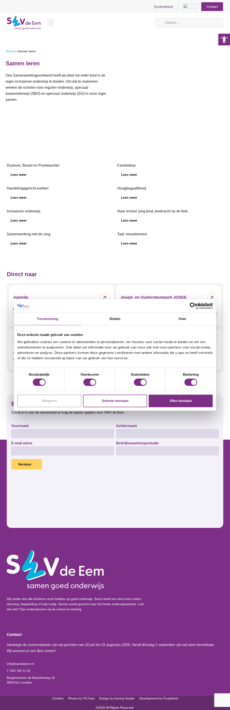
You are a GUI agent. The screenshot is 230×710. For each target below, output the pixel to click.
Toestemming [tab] (47, 319)
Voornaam (20, 426)
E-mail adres (21, 443)
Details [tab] (115, 319)
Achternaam (126, 426)
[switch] (89, 382)
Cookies (58, 698)
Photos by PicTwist (81, 698)
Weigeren (49, 401)
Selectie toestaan (115, 401)
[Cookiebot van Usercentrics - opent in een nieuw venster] (193, 305)
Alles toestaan (181, 401)
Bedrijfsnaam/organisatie (137, 443)
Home (10, 51)
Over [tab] (182, 319)
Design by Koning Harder (117, 698)
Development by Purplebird (158, 698)
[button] (50, 22)
